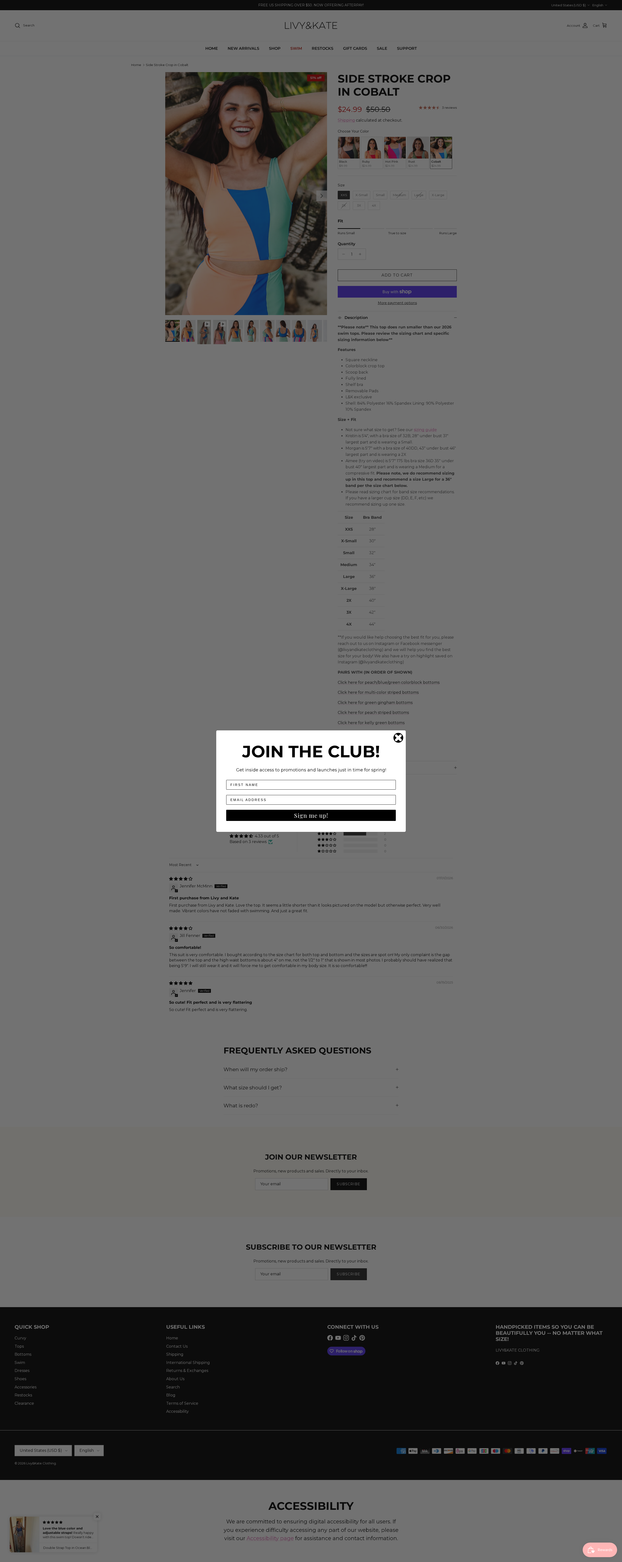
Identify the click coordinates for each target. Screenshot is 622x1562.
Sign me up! (311, 815)
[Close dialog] (398, 737)
